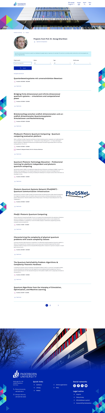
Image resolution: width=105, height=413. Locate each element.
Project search (17, 60)
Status (35, 60)
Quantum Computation (42, 41)
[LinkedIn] (82, 385)
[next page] (58, 305)
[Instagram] (74, 385)
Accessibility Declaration (83, 403)
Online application (61, 385)
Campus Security (20, 394)
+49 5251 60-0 (19, 391)
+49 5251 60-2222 (20, 397)
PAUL (57, 387)
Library (38, 387)
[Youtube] (86, 385)
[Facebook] (78, 385)
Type (54, 60)
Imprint (78, 394)
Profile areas (76, 60)
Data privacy (80, 397)
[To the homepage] (20, 3)
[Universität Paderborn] (52, 374)
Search (24, 68)
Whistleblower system (83, 400)
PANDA (38, 390)
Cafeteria (39, 385)
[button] (72, 3)
